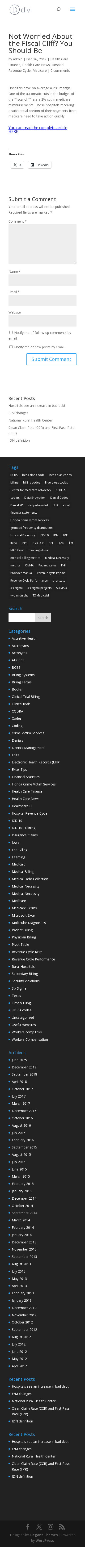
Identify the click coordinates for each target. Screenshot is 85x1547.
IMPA (13, 543)
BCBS (13, 475)
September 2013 (24, 1256)
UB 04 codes (21, 1010)
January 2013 (22, 1300)
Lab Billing (19, 849)
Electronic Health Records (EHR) (36, 762)
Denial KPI (17, 505)
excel (66, 505)
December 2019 (24, 1067)
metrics (15, 565)
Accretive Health (24, 638)
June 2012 (19, 1351)
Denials (17, 740)
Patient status (47, 565)
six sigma (16, 588)
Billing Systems (23, 675)
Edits (15, 755)
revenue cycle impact (51, 573)
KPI (51, 543)
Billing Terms (22, 682)
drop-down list (38, 505)
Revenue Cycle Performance (29, 580)
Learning (18, 857)
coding (15, 498)
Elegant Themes (44, 1535)
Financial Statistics (26, 777)
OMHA (29, 565)
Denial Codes (59, 498)
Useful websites (24, 1024)
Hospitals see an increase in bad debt (36, 405)
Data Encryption (35, 498)
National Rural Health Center (30, 420)
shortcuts (58, 580)
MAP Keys (16, 550)
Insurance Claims (25, 835)
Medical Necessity (57, 558)
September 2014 (24, 1213)
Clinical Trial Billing (26, 696)
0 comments (60, 70)
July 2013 (19, 1271)
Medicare (40, 70)
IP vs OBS (38, 543)
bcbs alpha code (33, 475)
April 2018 (19, 1081)
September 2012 (24, 1329)
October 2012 (22, 1322)
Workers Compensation (30, 1039)
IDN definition (19, 440)
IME (65, 535)
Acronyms (19, 652)
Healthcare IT (22, 806)
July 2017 (19, 1096)
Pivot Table (20, 944)
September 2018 (24, 1074)
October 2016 (22, 1118)
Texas (16, 995)
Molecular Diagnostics (29, 922)
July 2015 (19, 1162)
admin (17, 59)
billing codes (31, 482)
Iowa (15, 842)
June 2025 (19, 1060)
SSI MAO (61, 588)
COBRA (60, 490)
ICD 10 (17, 820)
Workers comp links (27, 1032)
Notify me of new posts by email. (39, 347)
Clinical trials (21, 704)
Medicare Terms (24, 908)
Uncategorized (23, 1017)
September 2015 (24, 1147)
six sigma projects (39, 588)
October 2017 (22, 1089)
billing (14, 482)
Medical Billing (23, 871)
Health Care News (36, 65)
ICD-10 (44, 535)
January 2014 (22, 1235)
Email (14, 292)
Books (17, 689)
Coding (17, 725)
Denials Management (28, 747)
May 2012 (19, 1358)
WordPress (45, 1540)
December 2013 (24, 1242)
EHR (55, 505)
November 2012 (24, 1315)
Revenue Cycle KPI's (27, 952)
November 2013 (24, 1249)
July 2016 (19, 1132)
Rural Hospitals (23, 966)
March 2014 (21, 1220)
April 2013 (19, 1285)
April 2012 (19, 1366)
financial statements (23, 513)
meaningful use (38, 550)
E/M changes (18, 413)
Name (14, 271)
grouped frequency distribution (31, 528)
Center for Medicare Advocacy (30, 490)
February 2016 (23, 1140)
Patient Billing (22, 930)
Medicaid (19, 864)
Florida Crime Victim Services (34, 784)
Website (14, 312)
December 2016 (24, 1110)
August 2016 (21, 1125)
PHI (63, 565)
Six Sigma (19, 988)
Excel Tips (19, 769)
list (71, 543)
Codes (16, 718)
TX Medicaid (41, 595)
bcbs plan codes (60, 475)
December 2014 (24, 1198)
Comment (17, 221)
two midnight (19, 595)
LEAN (61, 543)
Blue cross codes (56, 482)
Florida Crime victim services (29, 520)
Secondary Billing (25, 973)
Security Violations (26, 981)
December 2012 (24, 1307)
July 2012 (19, 1344)
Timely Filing (21, 1003)
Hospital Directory (22, 535)
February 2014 (23, 1227)
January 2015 (22, 1191)
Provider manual (21, 573)
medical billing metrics (25, 558)
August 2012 (21, 1337)
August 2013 (21, 1264)
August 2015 (21, 1154)
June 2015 (19, 1169)
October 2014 (22, 1205)
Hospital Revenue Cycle (29, 813)
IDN (55, 535)
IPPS (24, 543)
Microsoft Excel (23, 915)
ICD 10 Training (23, 827)
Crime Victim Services (28, 733)
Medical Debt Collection (30, 879)
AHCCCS (18, 660)
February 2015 (23, 1183)
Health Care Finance (27, 791)
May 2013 (19, 1278)
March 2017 (21, 1103)
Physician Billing (24, 937)
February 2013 (23, 1293)
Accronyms (20, 645)
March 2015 (21, 1176)
